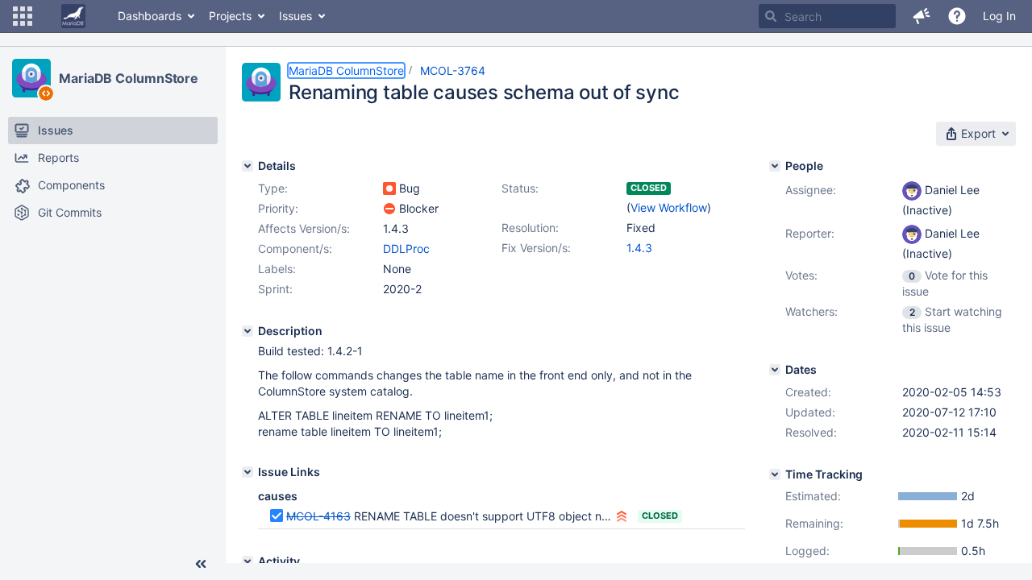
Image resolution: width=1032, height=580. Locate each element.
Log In (999, 16)
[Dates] (774, 369)
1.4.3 (639, 248)
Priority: (278, 208)
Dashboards (149, 16)
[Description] (247, 331)
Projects (230, 16)
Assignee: (810, 190)
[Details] (247, 166)
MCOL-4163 (318, 516)
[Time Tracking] (774, 474)
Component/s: (295, 248)
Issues (295, 16)
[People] (774, 166)
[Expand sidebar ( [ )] (201, 564)
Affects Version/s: (304, 228)
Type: (273, 188)
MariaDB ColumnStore (128, 78)
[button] (22, 16)
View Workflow (668, 207)
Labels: (277, 269)
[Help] (957, 16)
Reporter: (809, 233)
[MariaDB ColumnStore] (31, 78)
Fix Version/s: (536, 248)
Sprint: (275, 289)
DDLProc (406, 248)
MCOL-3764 (452, 70)
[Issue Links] (247, 472)
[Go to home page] (73, 16)
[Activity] (247, 561)
